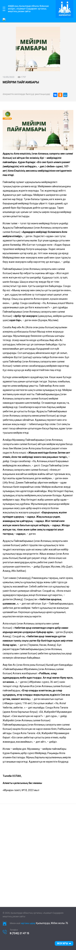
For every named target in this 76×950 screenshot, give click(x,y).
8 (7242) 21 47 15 (19, 933)
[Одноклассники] (60, 95)
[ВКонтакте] (55, 95)
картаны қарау (28, 923)
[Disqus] (38, 852)
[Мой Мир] (65, 95)
